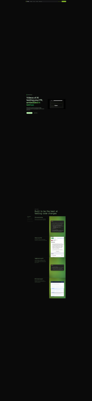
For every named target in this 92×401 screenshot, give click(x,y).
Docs (34, 1)
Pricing (37, 1)
